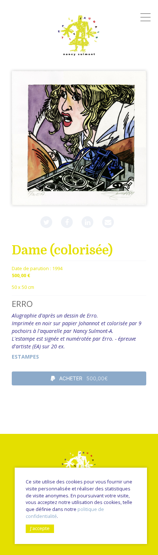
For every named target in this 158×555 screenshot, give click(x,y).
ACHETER (83, 378)
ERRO (22, 303)
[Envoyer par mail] (108, 222)
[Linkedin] (87, 222)
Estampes (25, 356)
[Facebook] (67, 222)
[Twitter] (46, 222)
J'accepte (40, 528)
